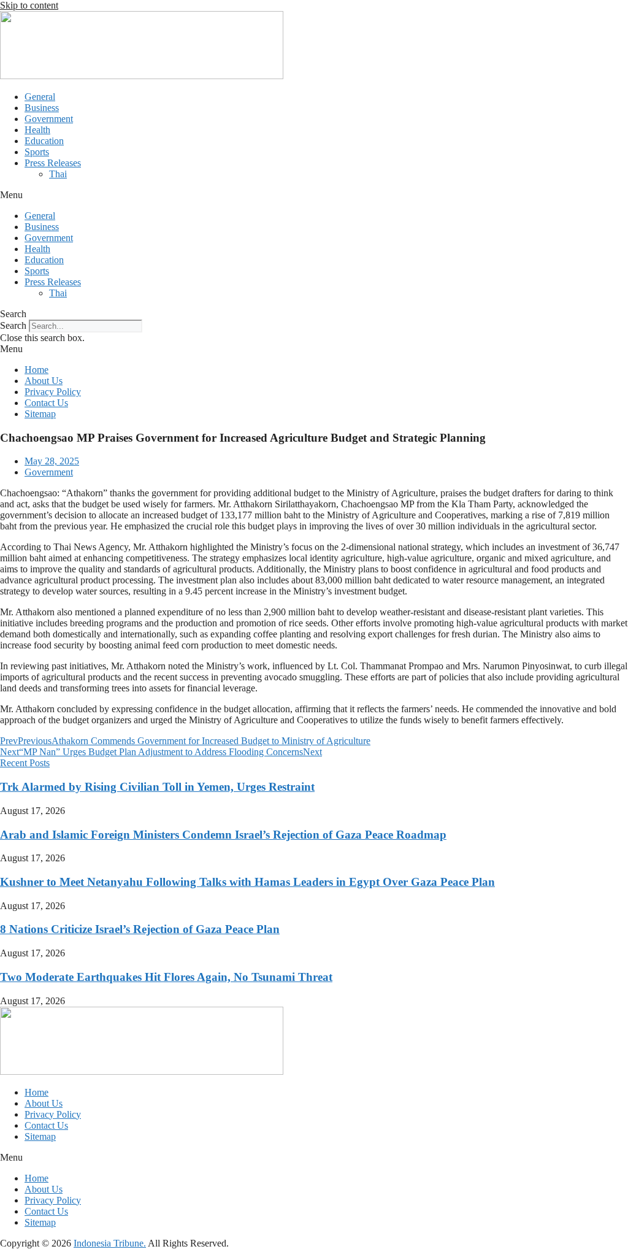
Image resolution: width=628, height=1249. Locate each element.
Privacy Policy (53, 391)
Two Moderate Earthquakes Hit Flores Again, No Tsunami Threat (166, 976)
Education (44, 141)
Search (13, 325)
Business (42, 107)
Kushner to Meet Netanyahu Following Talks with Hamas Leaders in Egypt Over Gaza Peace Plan (247, 881)
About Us (44, 380)
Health (37, 130)
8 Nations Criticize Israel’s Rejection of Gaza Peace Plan (140, 929)
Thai (58, 174)
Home (36, 369)
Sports (37, 152)
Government (49, 118)
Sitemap (40, 414)
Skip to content (29, 5)
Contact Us (46, 403)
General (40, 96)
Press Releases (53, 163)
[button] (314, 195)
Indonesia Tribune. (110, 1243)
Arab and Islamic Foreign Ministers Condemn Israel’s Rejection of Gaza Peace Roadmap (223, 834)
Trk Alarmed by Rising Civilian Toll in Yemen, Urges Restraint (157, 786)
